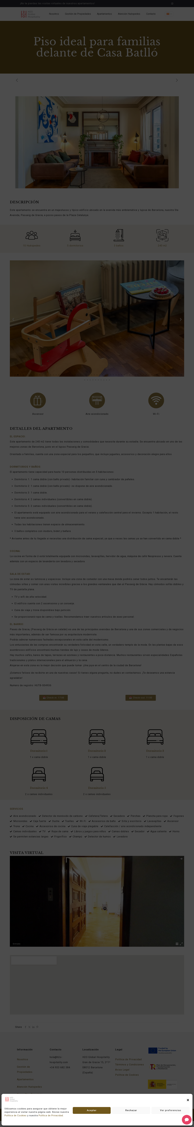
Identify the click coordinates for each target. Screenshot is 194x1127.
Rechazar (131, 1110)
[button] (187, 1100)
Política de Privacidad (51, 1115)
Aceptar (92, 1110)
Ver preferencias (170, 1110)
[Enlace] (12, 1101)
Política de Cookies (16, 1115)
